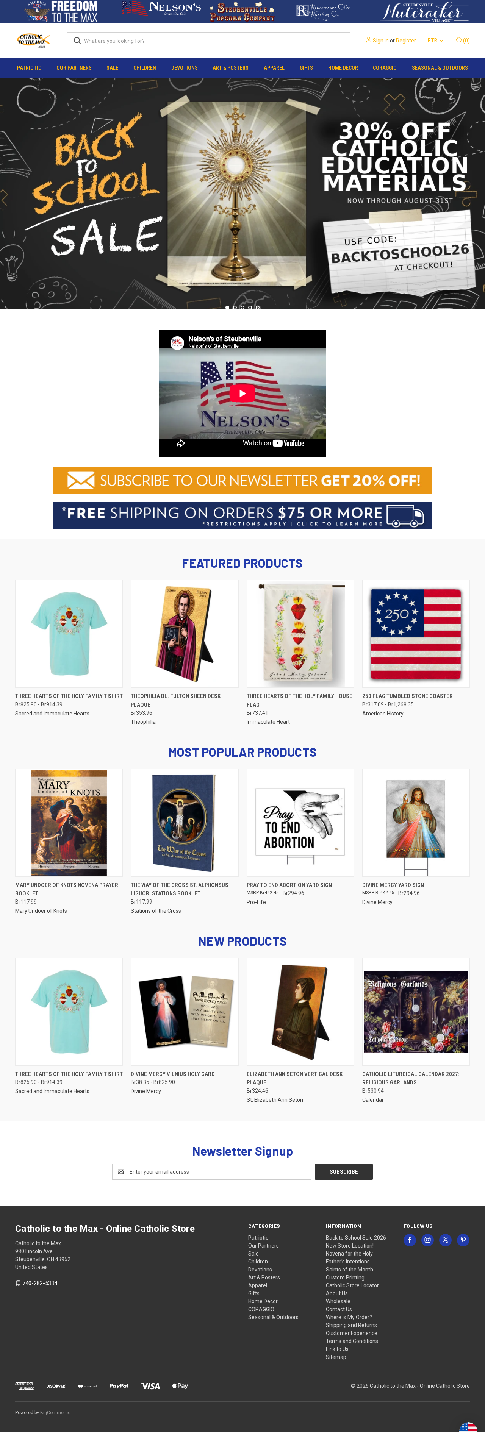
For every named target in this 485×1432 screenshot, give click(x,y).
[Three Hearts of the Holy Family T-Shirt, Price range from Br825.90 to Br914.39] (69, 633)
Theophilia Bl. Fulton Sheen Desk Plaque (176, 700)
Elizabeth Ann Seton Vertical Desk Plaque (295, 1078)
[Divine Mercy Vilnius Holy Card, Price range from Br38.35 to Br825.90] (184, 1011)
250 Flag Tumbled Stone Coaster (407, 696)
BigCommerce (55, 1412)
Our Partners (74, 68)
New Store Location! (350, 1246)
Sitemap (336, 1357)
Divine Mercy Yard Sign (393, 885)
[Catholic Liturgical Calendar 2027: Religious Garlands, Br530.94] (416, 1011)
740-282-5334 (39, 1283)
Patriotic (29, 68)
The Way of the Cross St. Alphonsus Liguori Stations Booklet (179, 889)
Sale (112, 68)
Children (144, 68)
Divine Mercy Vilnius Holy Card (173, 1074)
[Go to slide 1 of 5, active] (227, 307)
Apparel (274, 68)
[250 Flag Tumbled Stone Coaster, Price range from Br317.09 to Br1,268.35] (416, 633)
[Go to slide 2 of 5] (478, 191)
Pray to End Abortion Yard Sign (289, 885)
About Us (337, 1293)
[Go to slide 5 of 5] (6, 191)
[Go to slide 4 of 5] (250, 307)
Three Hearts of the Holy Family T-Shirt (69, 696)
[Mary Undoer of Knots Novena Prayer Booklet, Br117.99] (69, 822)
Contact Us (339, 1309)
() (466, 40)
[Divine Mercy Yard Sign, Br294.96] (416, 822)
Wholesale (338, 1301)
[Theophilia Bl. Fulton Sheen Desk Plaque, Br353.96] (184, 633)
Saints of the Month (349, 1269)
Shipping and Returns (351, 1325)
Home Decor (343, 68)
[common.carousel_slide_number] (242, 193)
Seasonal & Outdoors (440, 68)
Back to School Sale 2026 (356, 1238)
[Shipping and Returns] (242, 515)
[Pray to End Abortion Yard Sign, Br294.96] (300, 822)
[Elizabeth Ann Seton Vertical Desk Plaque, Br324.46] (300, 1011)
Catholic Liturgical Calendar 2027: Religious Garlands (411, 1078)
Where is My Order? (349, 1317)
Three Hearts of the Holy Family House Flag (299, 700)
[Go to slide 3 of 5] (242, 307)
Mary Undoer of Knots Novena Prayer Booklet (66, 889)
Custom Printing (345, 1277)
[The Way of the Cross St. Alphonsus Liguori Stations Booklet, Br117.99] (184, 822)
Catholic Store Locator (352, 1285)
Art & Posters (231, 68)
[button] (60, 11)
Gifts (306, 68)
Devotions (184, 68)
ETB (433, 40)
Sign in (381, 40)
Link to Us (337, 1349)
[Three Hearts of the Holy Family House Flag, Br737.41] (300, 633)
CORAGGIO (385, 68)
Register (406, 40)
